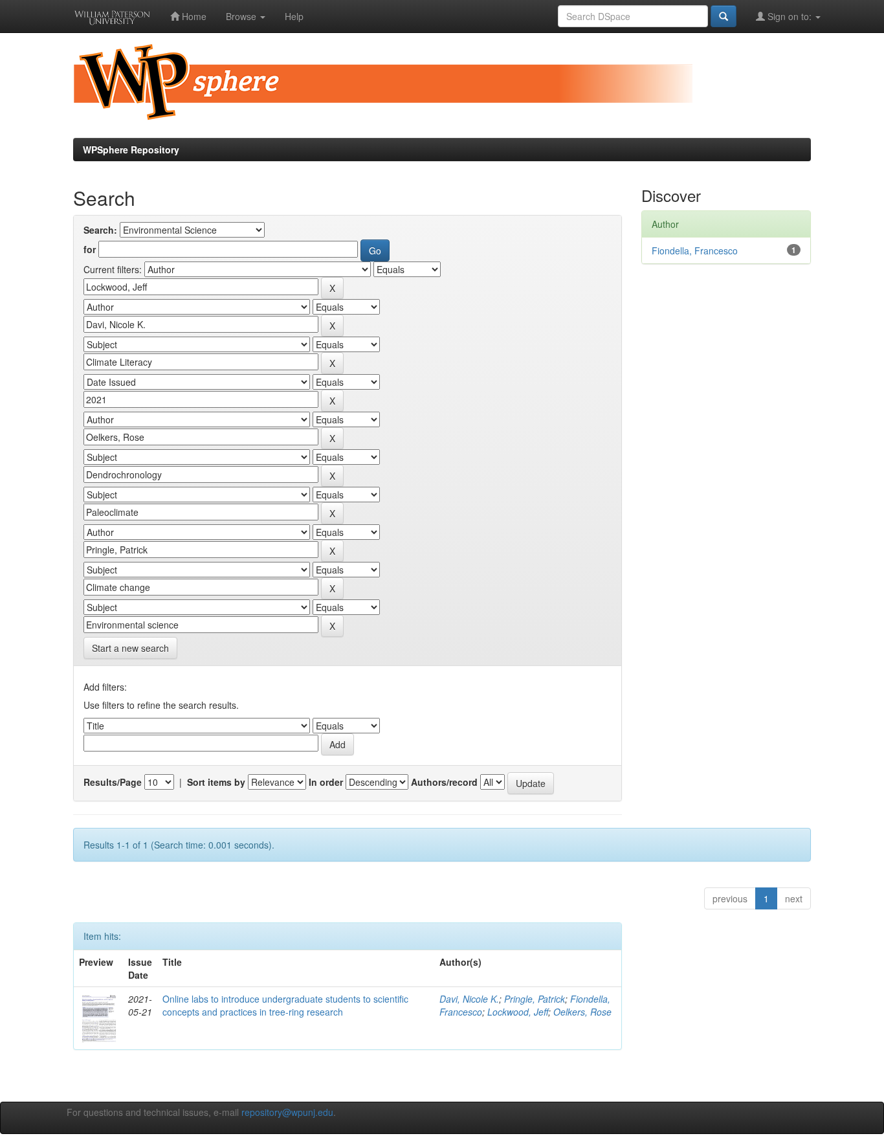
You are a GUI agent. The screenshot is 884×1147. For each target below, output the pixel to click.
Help (294, 16)
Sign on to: (789, 16)
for (89, 249)
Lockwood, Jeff (517, 1011)
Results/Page (112, 781)
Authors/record (444, 781)
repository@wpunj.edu (287, 1112)
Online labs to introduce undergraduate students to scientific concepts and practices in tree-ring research (285, 1005)
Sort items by (216, 781)
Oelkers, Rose (582, 1011)
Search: (100, 229)
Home (192, 16)
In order (326, 781)
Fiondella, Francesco (695, 250)
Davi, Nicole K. (469, 998)
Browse (242, 16)
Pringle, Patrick (534, 998)
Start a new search (130, 647)
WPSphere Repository (131, 149)
